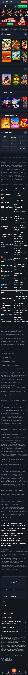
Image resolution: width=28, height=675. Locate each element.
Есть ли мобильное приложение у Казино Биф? (13, 544)
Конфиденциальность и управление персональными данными (11, 622)
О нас (3, 601)
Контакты (4, 605)
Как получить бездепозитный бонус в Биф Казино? (13, 529)
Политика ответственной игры (10, 631)
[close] (1, 2)
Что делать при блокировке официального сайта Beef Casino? (13, 524)
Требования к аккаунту (8, 627)
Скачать (24, 2)
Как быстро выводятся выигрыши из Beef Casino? (10, 539)
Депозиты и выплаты (7, 613)
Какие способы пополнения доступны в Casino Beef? (12, 534)
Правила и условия (7, 617)
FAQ (3, 609)
